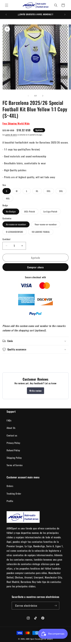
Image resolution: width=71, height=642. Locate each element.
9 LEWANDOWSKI (16, 232)
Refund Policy (13, 450)
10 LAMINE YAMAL (42, 232)
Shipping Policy (14, 457)
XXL (50, 191)
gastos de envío (11, 134)
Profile (10, 501)
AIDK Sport (30, 639)
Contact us (12, 435)
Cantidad (6, 239)
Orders (10, 486)
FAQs (9, 420)
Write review (35, 390)
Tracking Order (14, 493)
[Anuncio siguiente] (65, 14)
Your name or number (47, 224)
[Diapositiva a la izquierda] (28, 95)
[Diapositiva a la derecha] (42, 95)
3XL (62, 191)
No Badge (12, 212)
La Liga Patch (52, 212)
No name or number (18, 224)
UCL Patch (31, 212)
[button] (6, 5)
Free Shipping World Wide (16, 123)
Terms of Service (15, 465)
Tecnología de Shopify (44, 639)
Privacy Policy (13, 443)
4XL (9, 198)
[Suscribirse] (55, 605)
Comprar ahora (35, 267)
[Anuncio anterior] (6, 14)
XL (39, 191)
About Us (11, 427)
